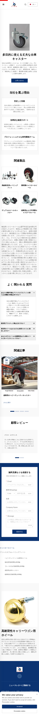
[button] (12, 411)
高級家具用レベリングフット (10, 186)
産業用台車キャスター (12, 570)
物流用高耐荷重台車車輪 (12, 562)
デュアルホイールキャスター (10, 211)
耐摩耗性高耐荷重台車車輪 (13, 574)
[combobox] (11, 493)
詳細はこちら (10, 175)
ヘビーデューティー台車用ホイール (16, 558)
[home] (14, 4)
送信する (19, 532)
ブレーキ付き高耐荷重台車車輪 (14, 566)
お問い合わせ (19, 80)
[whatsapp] (19, 676)
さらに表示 (7, 402)
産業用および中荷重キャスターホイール (29, 211)
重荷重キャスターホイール (29, 186)
